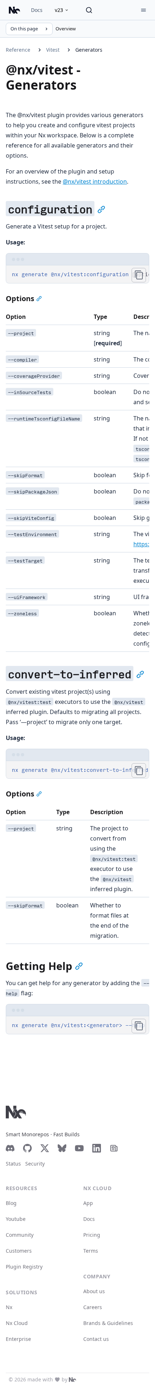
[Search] (89, 10)
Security (35, 1163)
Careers (92, 1307)
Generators (88, 49)
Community (20, 1234)
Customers (19, 1250)
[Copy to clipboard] (139, 275)
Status (13, 1163)
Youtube (16, 1218)
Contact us (96, 1338)
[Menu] (143, 10)
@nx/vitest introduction (95, 181)
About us (94, 1291)
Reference (18, 49)
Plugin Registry (24, 1266)
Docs (37, 10)
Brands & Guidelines (108, 1323)
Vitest (52, 49)
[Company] (72, 1379)
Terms (90, 1250)
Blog (11, 1203)
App (88, 1203)
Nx (9, 1307)
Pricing (91, 1234)
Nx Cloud (17, 1323)
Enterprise (18, 1338)
